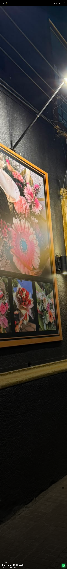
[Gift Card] (59, 3)
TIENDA (23, 3)
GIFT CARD (45, 3)
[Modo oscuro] (57, 3)
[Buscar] (54, 3)
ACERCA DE (29, 3)
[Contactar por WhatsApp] (63, 565)
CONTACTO (36, 3)
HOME (18, 3)
